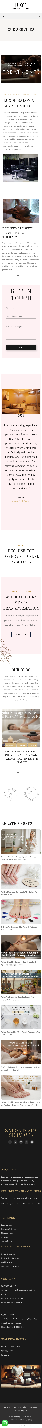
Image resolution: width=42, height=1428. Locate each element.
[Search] (39, 16)
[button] (18, 276)
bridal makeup (20, 129)
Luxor (6, 142)
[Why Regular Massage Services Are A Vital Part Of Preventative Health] (21, 728)
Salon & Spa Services (21, 1133)
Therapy (33, 745)
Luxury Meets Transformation (21, 603)
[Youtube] (32, 1142)
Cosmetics (10, 745)
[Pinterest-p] (21, 1142)
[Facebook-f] (10, 1142)
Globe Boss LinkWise (26, 1426)
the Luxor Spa (21, 679)
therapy (6, 139)
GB (26, 1410)
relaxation (22, 699)
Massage (22, 745)
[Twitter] (15, 1142)
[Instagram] (26, 1142)
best (16, 689)
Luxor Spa (20, 625)
